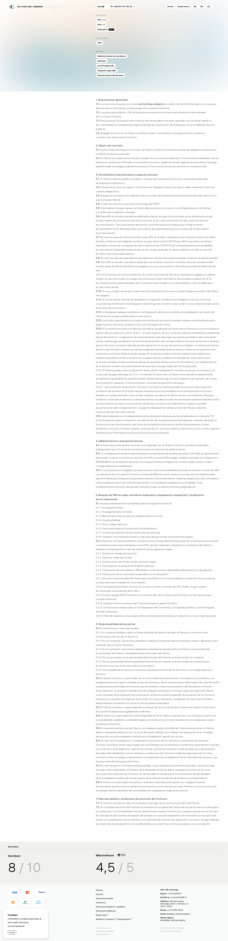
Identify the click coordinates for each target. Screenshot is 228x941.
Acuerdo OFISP (102, 934)
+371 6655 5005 (175, 910)
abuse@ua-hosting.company (172, 920)
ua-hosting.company (30, 6)
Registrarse (183, 6)
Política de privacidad (105, 931)
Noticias (99, 890)
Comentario (101, 902)
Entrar (170, 6)
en (201, 6)
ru (195, 6)
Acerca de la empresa (104, 898)
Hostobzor (14, 855)
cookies (24, 918)
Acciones (99, 894)
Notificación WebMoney (106, 911)
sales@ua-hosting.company (178, 914)
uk (208, 6)
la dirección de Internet (112, 183)
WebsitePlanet (105, 855)
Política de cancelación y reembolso (110, 907)
